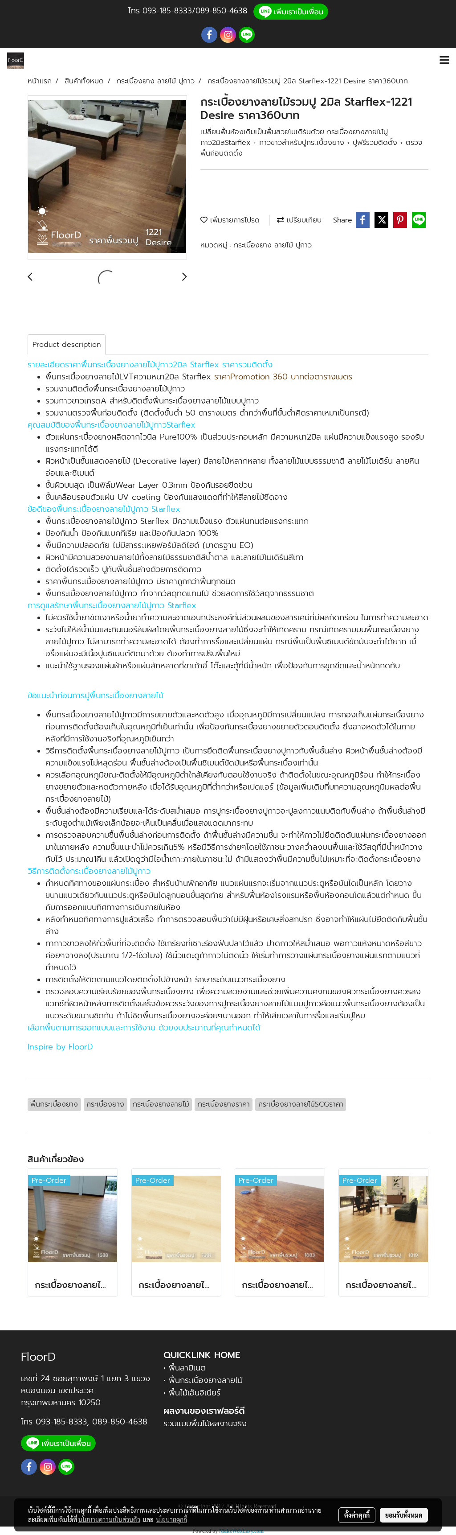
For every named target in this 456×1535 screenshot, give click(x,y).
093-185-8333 (167, 10)
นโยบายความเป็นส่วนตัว (109, 1519)
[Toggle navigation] (444, 60)
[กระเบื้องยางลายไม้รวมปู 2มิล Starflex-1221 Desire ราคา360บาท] (107, 178)
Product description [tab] (67, 344)
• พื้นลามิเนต (184, 1368)
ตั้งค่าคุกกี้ (357, 1515)
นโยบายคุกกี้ (171, 1519)
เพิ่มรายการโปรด (234, 220)
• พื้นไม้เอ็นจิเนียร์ (191, 1393)
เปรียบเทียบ (303, 220)
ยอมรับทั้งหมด (404, 1515)
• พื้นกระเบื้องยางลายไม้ (203, 1380)
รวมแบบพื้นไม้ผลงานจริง (205, 1423)
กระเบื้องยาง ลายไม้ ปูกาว (273, 245)
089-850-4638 (119, 1422)
